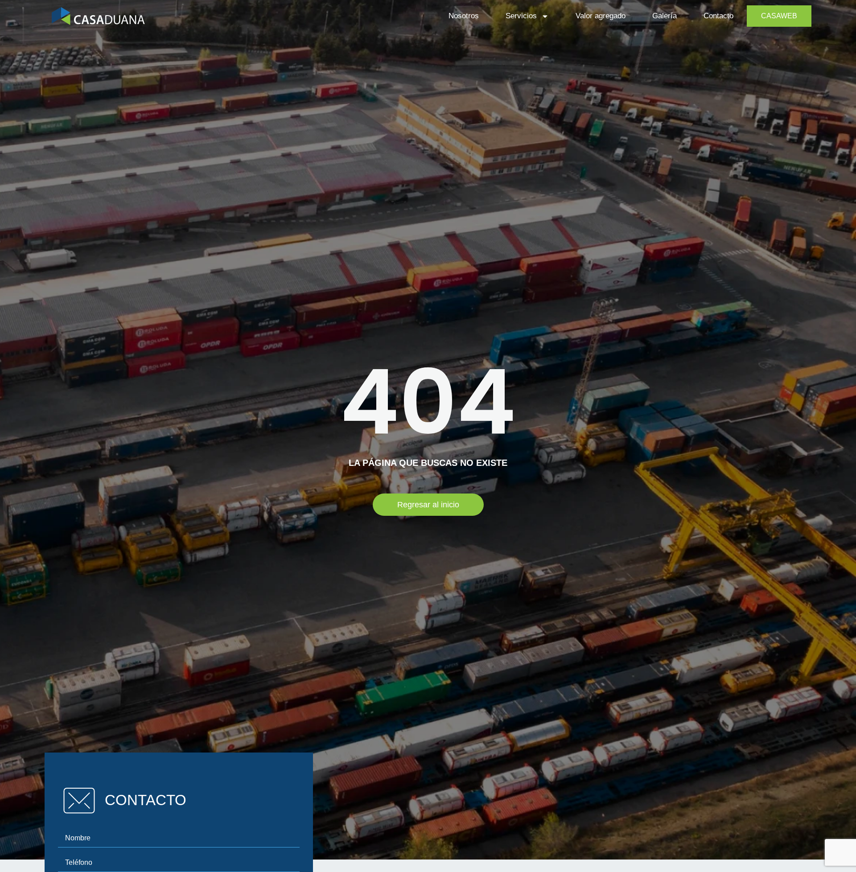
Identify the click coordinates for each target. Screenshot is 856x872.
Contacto (718, 16)
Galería (664, 16)
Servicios (521, 16)
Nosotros (464, 16)
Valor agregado (601, 16)
